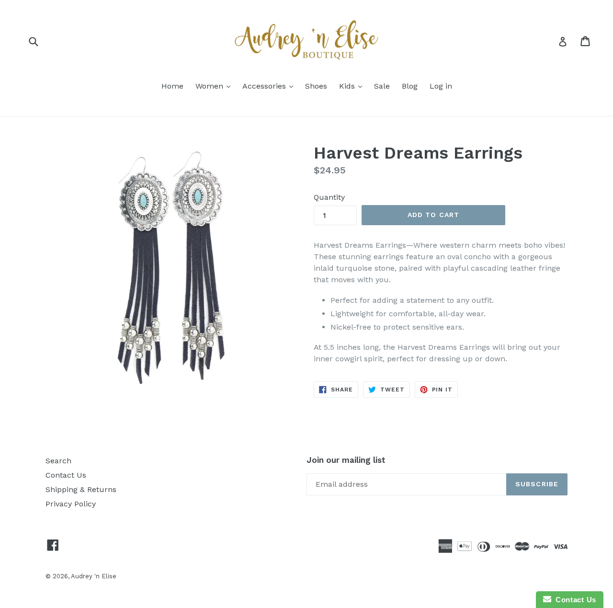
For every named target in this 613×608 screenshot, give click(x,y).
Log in (441, 86)
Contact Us (65, 475)
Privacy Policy (70, 503)
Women (210, 86)
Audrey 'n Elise (93, 576)
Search (58, 460)
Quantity (329, 197)
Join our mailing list (346, 460)
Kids (348, 86)
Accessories (265, 86)
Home (172, 86)
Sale (382, 86)
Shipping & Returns (80, 489)
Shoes (316, 86)
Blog (410, 86)
